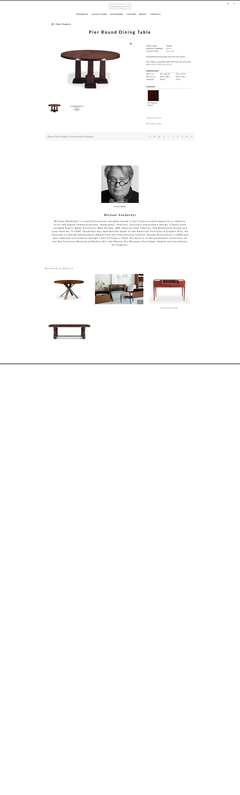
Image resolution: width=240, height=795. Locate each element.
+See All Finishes (153, 118)
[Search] (234, 3)
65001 (153, 64)
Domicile (170, 51)
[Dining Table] (69, 327)
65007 (160, 64)
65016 (168, 64)
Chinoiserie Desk (169, 308)
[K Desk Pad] (119, 285)
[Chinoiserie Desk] (169, 289)
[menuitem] (229, 3)
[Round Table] (69, 285)
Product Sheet (155, 124)
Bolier (169, 48)
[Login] (228, 3)
